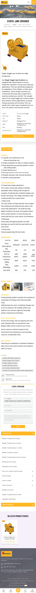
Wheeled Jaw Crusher (9, 462)
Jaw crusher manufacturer (10, 368)
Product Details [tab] (6, 149)
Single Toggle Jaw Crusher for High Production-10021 (9, 538)
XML (27, 578)
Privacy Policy (21, 578)
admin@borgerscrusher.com (12, 563)
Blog (9, 578)
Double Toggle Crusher (9, 363)
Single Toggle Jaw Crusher (10, 360)
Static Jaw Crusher (24, 24)
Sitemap (13, 578)
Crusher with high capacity (11, 358)
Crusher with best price (9, 365)
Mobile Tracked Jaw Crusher (11, 438)
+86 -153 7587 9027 (10, 567)
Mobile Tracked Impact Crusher (12, 448)
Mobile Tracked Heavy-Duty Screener (14, 457)
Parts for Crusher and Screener (12, 471)
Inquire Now (17, 136)
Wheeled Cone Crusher (9, 466)
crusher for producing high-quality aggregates (17, 370)
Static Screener (7, 485)
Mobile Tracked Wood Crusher (12, 494)
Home (14, 24)
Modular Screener (8, 490)
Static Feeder (6, 476)
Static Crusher (6, 480)
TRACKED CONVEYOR (8, 499)
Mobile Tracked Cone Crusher (11, 443)
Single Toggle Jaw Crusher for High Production (18, 401)
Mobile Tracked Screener (10, 452)
